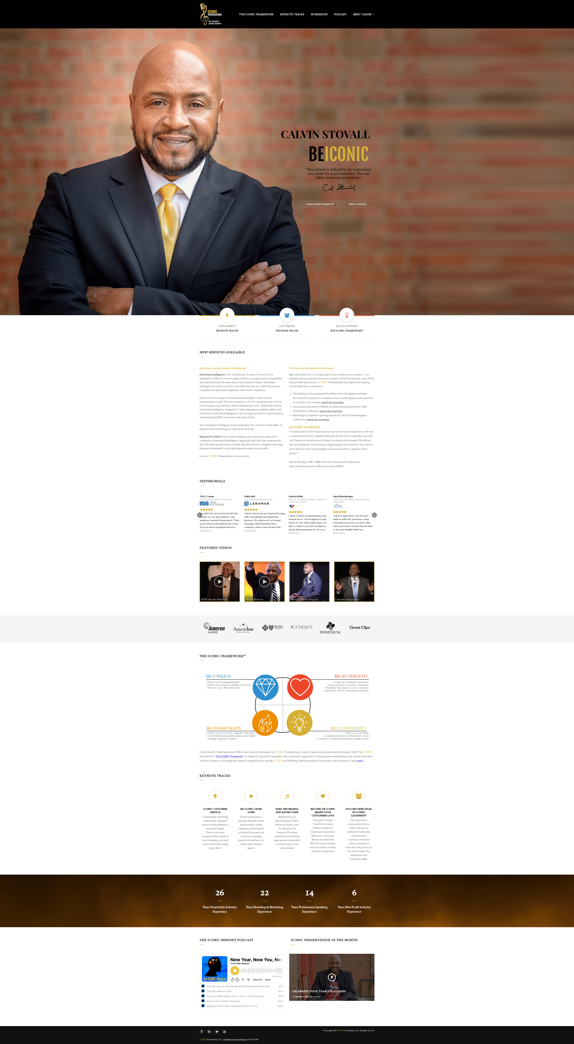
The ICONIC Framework (228, 756)
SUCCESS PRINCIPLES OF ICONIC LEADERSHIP (359, 812)
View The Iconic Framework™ (347, 325)
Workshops (319, 14)
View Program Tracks (287, 325)
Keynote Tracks (292, 14)
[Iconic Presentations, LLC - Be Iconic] (211, 15)
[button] (199, 515)
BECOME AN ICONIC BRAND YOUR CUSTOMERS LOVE (323, 812)
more (360, 760)
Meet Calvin (362, 14)
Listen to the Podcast (318, 204)
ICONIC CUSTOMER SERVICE (215, 810)
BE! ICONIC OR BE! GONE (251, 810)
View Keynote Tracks (227, 325)
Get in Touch (356, 204)
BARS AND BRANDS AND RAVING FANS (287, 810)
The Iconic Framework (256, 14)
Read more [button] (206, 532)
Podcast (340, 14)
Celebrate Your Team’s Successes (319, 991)
